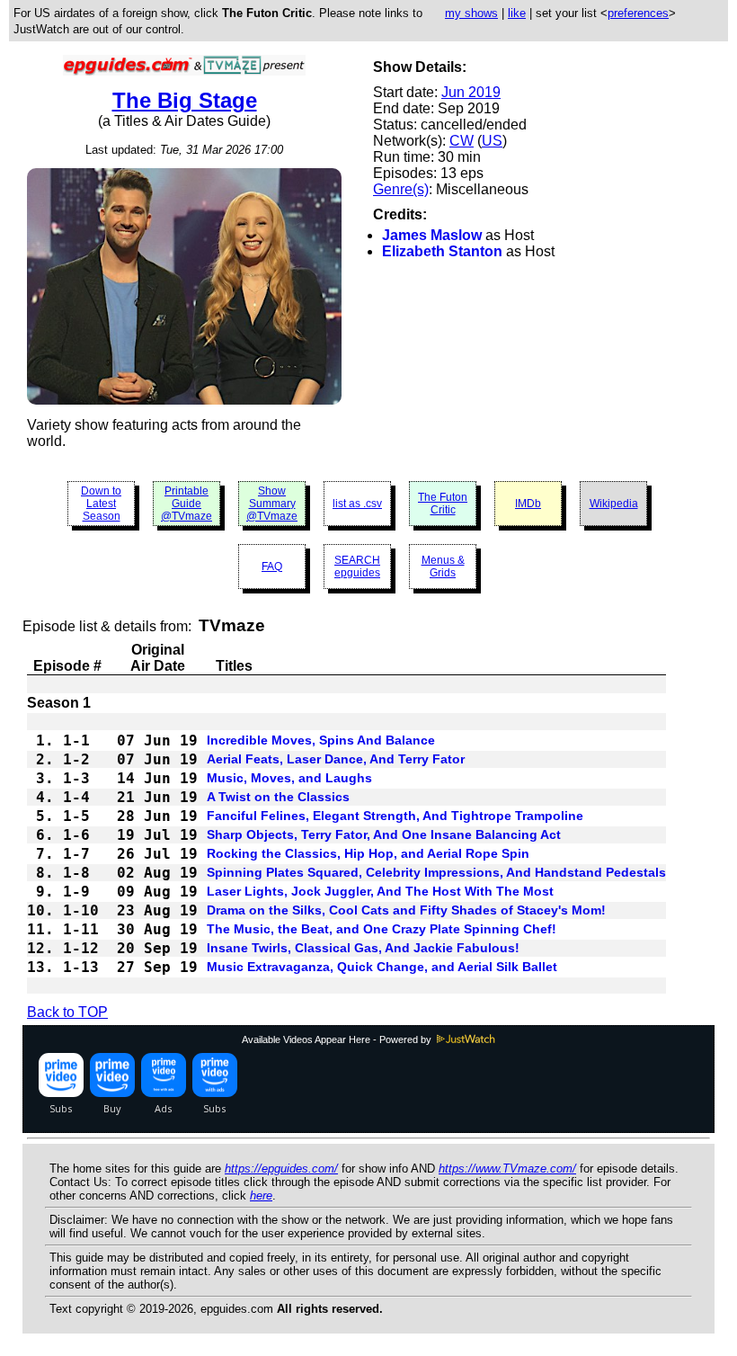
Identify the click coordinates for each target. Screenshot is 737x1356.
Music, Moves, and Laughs (289, 778)
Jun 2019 (471, 92)
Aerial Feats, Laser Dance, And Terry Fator (336, 759)
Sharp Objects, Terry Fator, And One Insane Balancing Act (384, 834)
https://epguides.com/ (281, 1168)
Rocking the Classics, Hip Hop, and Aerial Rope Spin (368, 853)
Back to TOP (67, 1012)
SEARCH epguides (357, 566)
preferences (638, 13)
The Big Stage (184, 100)
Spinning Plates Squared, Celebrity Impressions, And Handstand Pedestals (436, 872)
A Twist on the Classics (278, 797)
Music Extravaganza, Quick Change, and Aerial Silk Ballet (382, 966)
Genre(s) (401, 189)
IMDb (528, 503)
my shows (471, 13)
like (517, 13)
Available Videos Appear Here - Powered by (338, 1039)
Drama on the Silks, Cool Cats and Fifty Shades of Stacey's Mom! (406, 910)
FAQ (272, 566)
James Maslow (432, 235)
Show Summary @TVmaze (271, 503)
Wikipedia (614, 503)
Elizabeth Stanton (442, 251)
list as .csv (357, 503)
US (492, 140)
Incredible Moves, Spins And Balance (321, 740)
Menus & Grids (443, 566)
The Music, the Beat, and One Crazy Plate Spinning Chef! (381, 929)
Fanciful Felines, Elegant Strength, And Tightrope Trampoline (395, 815)
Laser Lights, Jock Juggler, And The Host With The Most (380, 891)
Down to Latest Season (101, 503)
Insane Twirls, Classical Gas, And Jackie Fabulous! (363, 948)
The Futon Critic (442, 503)
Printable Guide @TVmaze (186, 503)
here (261, 1195)
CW (461, 140)
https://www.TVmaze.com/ (507, 1168)
